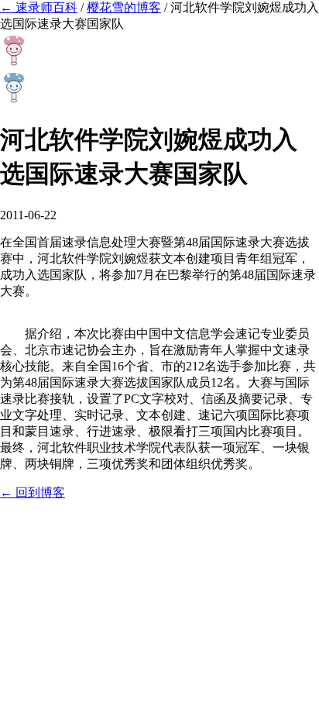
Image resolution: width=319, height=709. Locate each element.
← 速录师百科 (38, 7)
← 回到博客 (32, 492)
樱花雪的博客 (124, 7)
